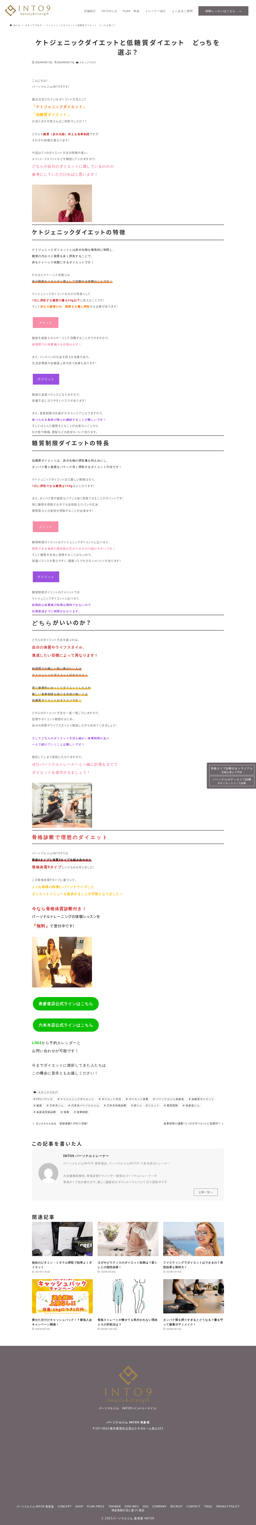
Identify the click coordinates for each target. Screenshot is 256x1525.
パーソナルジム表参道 (169, 1099)
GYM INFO (132, 1506)
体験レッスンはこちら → (223, 11)
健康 (39, 1105)
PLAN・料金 (131, 11)
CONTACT (193, 1506)
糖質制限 (172, 1105)
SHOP (79, 1506)
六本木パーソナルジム (84, 1105)
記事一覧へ (206, 1192)
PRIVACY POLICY (228, 1506)
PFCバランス (44, 1099)
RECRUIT (176, 1506)
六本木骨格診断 (116, 1105)
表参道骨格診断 (46, 1112)
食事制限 (82, 1112)
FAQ (145, 1506)
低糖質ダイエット (202, 1099)
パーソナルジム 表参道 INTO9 (133, 1518)
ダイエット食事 (138, 1099)
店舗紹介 (90, 11)
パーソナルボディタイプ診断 (231, 781)
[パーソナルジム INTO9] (27, 15)
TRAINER (114, 1506)
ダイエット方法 (111, 1099)
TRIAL (208, 1506)
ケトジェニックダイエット (77, 1099)
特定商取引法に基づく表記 (128, 1510)
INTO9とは (109, 11)
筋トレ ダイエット (146, 1105)
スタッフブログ (87, 62)
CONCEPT (65, 1506)
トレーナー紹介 (155, 11)
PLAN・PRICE (96, 1506)
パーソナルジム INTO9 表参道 (128, 1422)
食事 (66, 1112)
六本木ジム (56, 1105)
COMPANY (159, 1506)
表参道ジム (192, 1105)
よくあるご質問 (182, 11)
